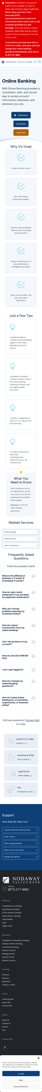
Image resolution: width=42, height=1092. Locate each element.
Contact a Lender (8, 985)
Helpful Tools (7, 926)
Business (5, 978)
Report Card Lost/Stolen (14, 850)
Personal (5, 975)
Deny (21, 1080)
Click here (14, 505)
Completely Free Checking (12, 906)
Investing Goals (8, 999)
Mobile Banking (10, 532)
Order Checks (9, 836)
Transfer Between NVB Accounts (17, 830)
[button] (38, 1058)
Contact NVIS (7, 1006)
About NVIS (6, 1002)
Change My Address (12, 856)
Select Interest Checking (11, 916)
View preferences (21, 1086)
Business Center (8, 957)
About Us (5, 1020)
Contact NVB (32, 720)
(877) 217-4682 (18, 889)
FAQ (3, 1030)
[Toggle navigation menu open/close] (39, 62)
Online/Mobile (7, 919)
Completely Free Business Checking (15, 940)
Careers (5, 1027)
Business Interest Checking (12, 944)
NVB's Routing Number (13, 843)
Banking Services (8, 954)
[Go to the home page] (16, 62)
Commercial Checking (10, 947)
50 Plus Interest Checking (11, 912)
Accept (21, 1073)
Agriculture (6, 981)
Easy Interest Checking (10, 909)
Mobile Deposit (10, 538)
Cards (4, 923)
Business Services (9, 950)
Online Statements (11, 545)
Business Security (8, 960)
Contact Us (6, 1023)
